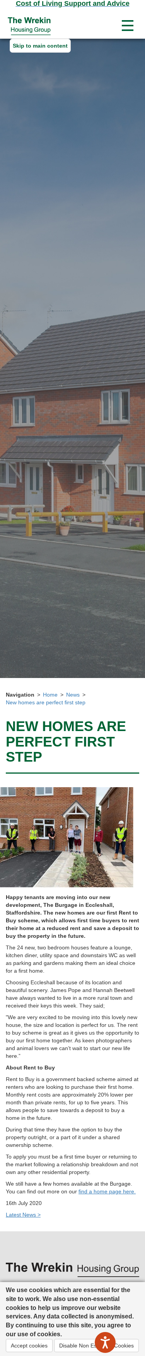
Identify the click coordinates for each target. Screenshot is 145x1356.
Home (50, 695)
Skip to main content (40, 46)
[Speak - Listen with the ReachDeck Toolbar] (105, 1342)
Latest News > (23, 1215)
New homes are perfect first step (45, 702)
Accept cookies (29, 1345)
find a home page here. (107, 1191)
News (73, 695)
